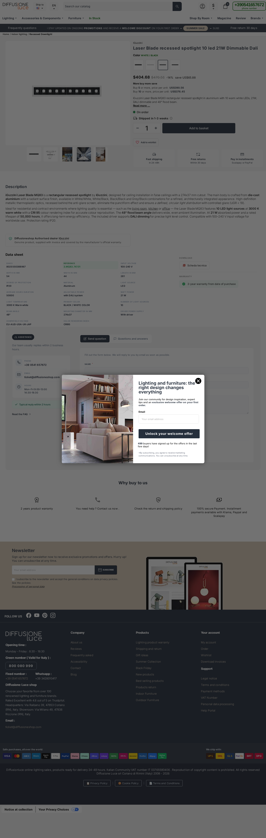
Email (142, 411)
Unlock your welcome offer (169, 434)
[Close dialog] (198, 381)
